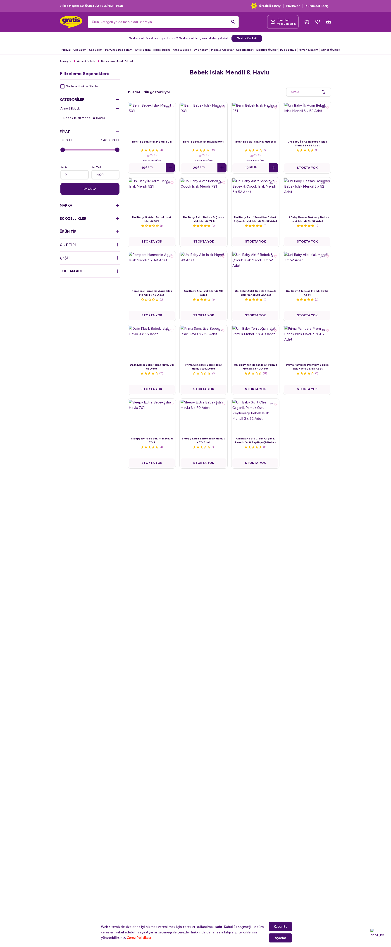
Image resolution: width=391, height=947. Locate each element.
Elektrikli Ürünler (266, 49)
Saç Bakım (96, 49)
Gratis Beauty (270, 6)
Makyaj (66, 49)
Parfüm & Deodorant (119, 49)
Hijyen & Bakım (308, 49)
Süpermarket (245, 49)
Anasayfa (65, 61)
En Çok (96, 167)
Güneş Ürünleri (330, 49)
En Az (64, 167)
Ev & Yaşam (201, 49)
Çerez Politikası (139, 938)
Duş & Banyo (288, 49)
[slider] (62, 150)
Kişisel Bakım (161, 49)
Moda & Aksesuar (222, 49)
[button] (170, 167)
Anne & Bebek (182, 49)
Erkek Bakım (143, 49)
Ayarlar (280, 938)
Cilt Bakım (79, 49)
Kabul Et (280, 927)
